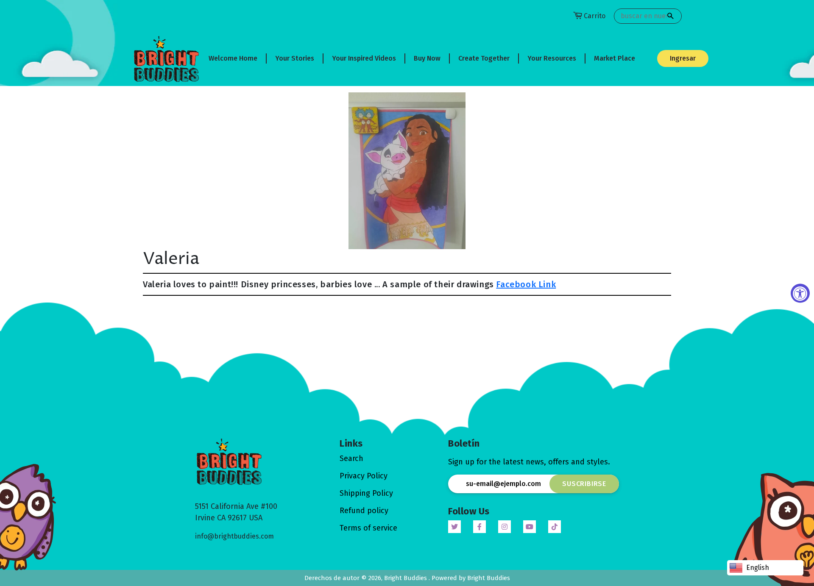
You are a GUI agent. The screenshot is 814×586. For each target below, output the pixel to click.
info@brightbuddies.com (234, 536)
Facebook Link (526, 284)
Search (351, 458)
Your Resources (551, 58)
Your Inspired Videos (364, 58)
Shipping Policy (366, 493)
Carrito (594, 16)
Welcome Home (233, 58)
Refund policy (364, 510)
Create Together (484, 58)
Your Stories (294, 58)
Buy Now (427, 58)
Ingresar (683, 58)
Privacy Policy (363, 475)
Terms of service (368, 528)
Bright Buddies (406, 578)
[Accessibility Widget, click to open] (800, 293)
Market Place (614, 58)
